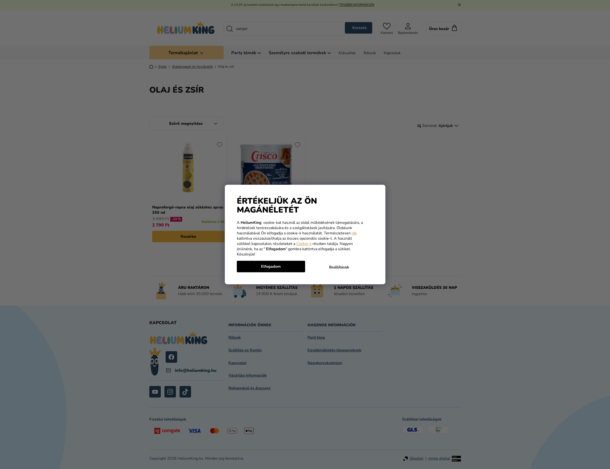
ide (354, 233)
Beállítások (339, 267)
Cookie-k (304, 243)
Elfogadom (271, 266)
